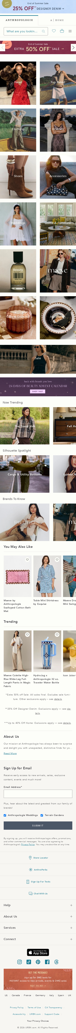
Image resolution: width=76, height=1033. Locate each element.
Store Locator (40, 858)
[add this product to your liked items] (27, 560)
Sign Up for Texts (40, 881)
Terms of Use (34, 1007)
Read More (10, 753)
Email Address (12, 787)
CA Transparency (53, 1007)
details (58, 699)
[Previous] (3, 48)
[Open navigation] (70, 31)
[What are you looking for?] (43, 31)
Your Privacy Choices (38, 1021)
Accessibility (19, 1014)
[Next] (72, 48)
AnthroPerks (40, 869)
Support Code (52, 1014)
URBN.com (35, 1014)
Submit (38, 825)
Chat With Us (41, 893)
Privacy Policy (28, 844)
